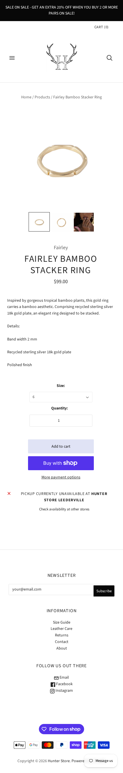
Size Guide (61, 622)
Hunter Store (59, 761)
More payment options (60, 477)
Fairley (61, 247)
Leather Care (61, 629)
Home (26, 97)
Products (42, 97)
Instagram (64, 690)
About (61, 648)
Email (64, 677)
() (101, 27)
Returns (61, 635)
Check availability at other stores (64, 509)
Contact (61, 642)
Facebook (64, 684)
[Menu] (12, 57)
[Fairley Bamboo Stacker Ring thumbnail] (39, 222)
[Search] (109, 58)
